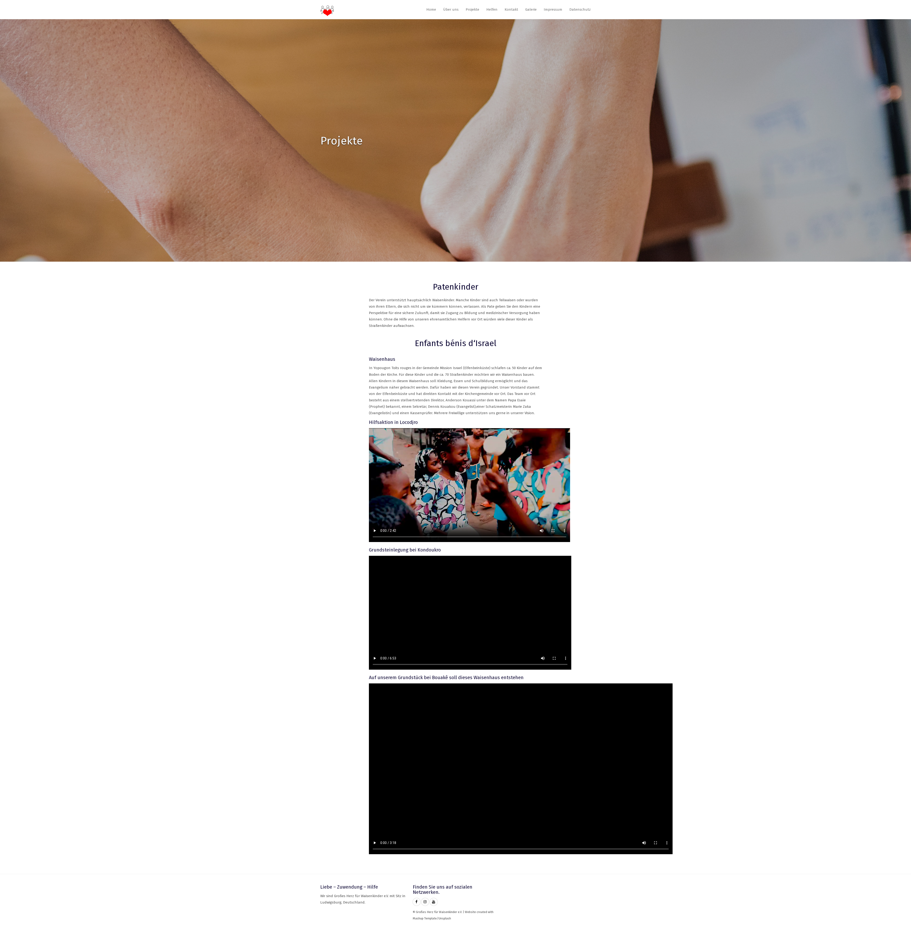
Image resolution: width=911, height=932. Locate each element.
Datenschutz (580, 9)
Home (431, 9)
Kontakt (511, 9)
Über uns (451, 9)
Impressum (553, 9)
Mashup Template (425, 918)
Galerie (531, 9)
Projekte (472, 9)
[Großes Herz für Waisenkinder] (416, 902)
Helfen (491, 9)
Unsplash (444, 918)
